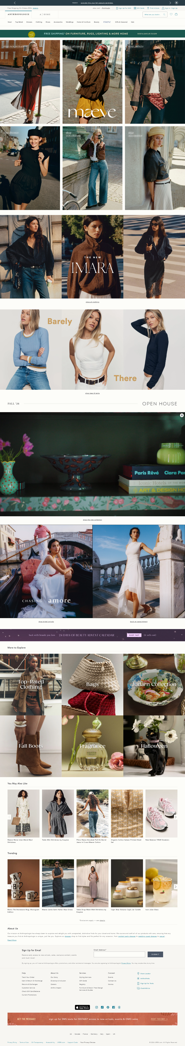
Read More (12, 940)
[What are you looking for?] (164, 14)
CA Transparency (37, 1042)
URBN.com (61, 1042)
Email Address (99, 950)
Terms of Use (24, 1042)
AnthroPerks (145, 978)
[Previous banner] (14, 3)
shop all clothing (92, 302)
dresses (68, 936)
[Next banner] (170, 3)
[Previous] (10, 817)
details (35, 8)
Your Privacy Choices (87, 1042)
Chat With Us (145, 988)
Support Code (73, 1042)
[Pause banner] (176, 3)
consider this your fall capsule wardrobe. (97, 3)
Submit (155, 954)
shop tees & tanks (92, 393)
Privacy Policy (126, 963)
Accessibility (50, 1042)
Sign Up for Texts (147, 983)
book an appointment (138, 622)
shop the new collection (92, 520)
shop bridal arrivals (46, 622)
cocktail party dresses (127, 936)
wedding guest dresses (147, 936)
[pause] (182, 415)
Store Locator (145, 973)
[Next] (175, 817)
